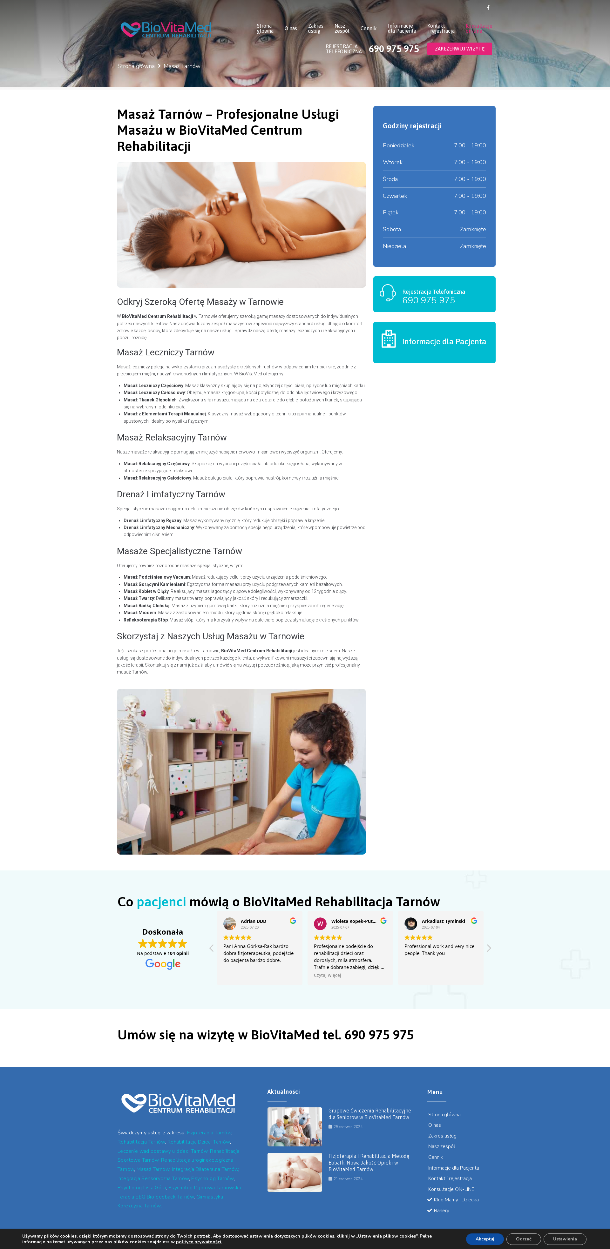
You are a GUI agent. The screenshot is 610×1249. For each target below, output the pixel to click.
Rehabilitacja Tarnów (141, 1141)
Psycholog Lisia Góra (142, 1187)
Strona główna (136, 66)
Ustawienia (565, 1239)
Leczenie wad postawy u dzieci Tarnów (162, 1151)
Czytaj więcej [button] (327, 975)
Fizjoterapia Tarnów (209, 1132)
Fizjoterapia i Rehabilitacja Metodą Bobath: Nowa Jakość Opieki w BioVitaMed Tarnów (369, 1162)
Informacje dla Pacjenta (444, 341)
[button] (488, 949)
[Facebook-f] (488, 7)
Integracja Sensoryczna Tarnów (153, 1178)
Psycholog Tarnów (212, 1178)
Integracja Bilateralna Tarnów (205, 1169)
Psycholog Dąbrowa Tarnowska (204, 1187)
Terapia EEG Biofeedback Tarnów (156, 1196)
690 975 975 (428, 300)
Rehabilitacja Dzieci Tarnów (198, 1141)
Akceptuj (485, 1239)
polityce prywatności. (199, 1242)
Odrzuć (524, 1239)
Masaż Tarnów (153, 1169)
